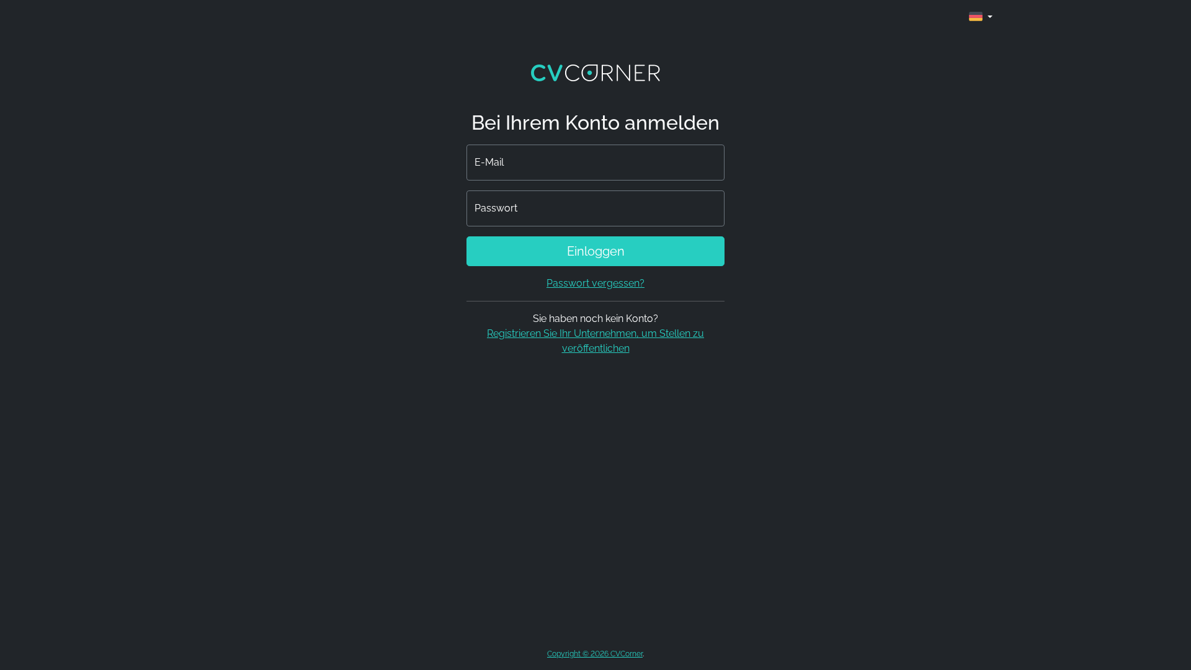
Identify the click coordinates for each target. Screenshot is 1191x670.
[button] (980, 17)
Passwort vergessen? (595, 283)
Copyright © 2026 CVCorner (595, 653)
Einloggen (596, 251)
